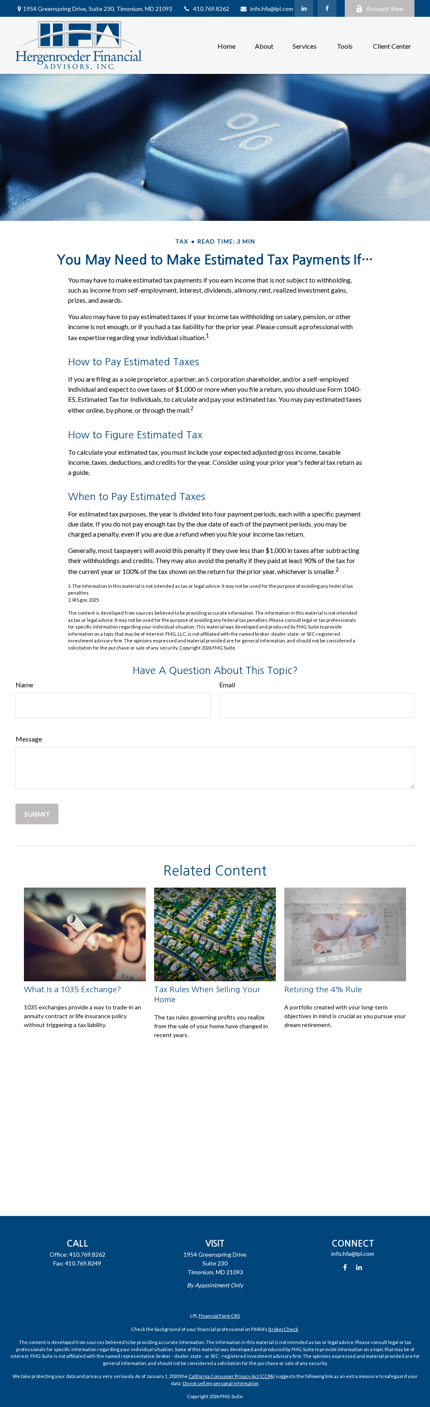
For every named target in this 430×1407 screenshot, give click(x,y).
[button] (226, 45)
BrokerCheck (283, 1329)
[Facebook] (326, 8)
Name (24, 685)
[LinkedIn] (303, 8)
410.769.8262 (211, 8)
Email (227, 685)
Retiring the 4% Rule (323, 989)
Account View (385, 8)
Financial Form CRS (219, 1315)
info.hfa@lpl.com (271, 8)
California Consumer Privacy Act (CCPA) (232, 1376)
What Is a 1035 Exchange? (72, 989)
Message (29, 739)
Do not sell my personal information (221, 1383)
